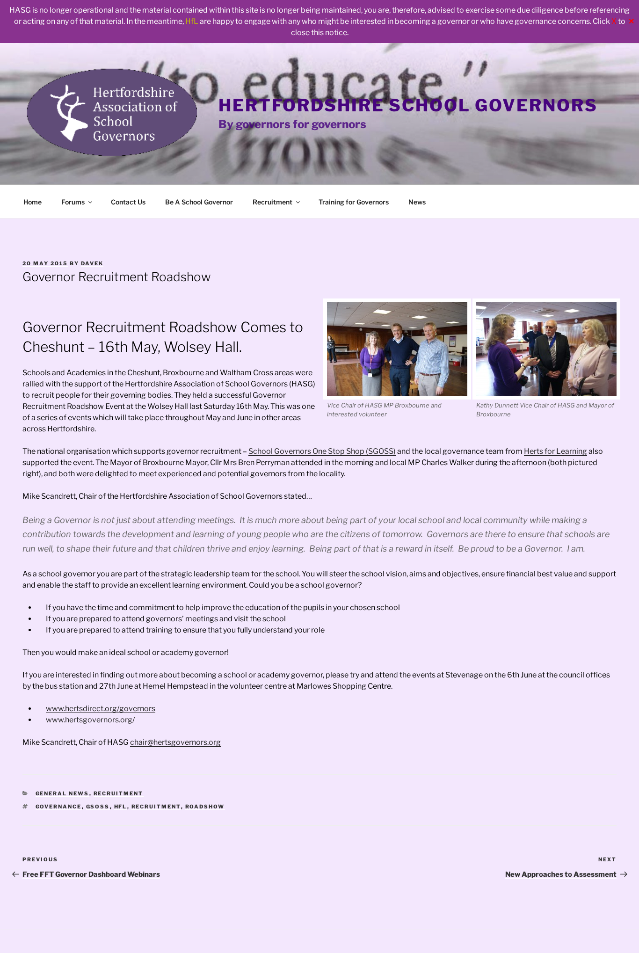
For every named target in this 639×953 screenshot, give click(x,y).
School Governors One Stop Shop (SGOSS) (322, 451)
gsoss (98, 806)
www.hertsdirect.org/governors (100, 708)
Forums (73, 202)
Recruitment (272, 202)
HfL (191, 21)
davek (92, 263)
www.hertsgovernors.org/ (90, 719)
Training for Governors (354, 202)
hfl (120, 806)
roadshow (205, 806)
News (417, 202)
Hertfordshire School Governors (407, 105)
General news (62, 793)
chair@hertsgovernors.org (175, 742)
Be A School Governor (199, 202)
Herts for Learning (555, 451)
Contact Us (128, 202)
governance (59, 806)
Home (32, 202)
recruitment (156, 806)
